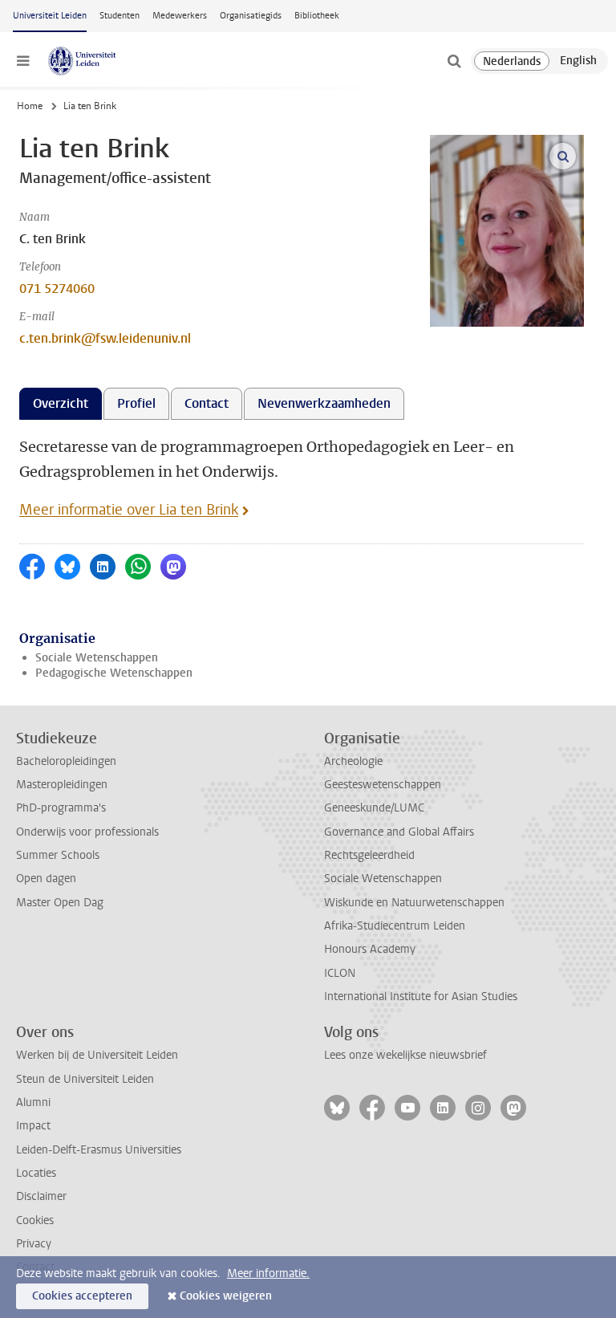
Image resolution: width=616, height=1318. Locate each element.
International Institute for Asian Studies (420, 996)
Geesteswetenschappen (382, 784)
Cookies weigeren (226, 1296)
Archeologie (353, 761)
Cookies (35, 1220)
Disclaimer (41, 1196)
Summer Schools (57, 855)
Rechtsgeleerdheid (369, 855)
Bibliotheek (316, 16)
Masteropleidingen (61, 784)
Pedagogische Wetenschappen (113, 673)
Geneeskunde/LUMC (374, 808)
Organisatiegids (251, 16)
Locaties (36, 1173)
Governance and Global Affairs (399, 832)
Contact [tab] (206, 403)
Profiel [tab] (136, 403)
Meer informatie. (268, 1273)
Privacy (33, 1243)
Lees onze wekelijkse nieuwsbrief (405, 1055)
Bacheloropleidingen (66, 761)
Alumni (33, 1102)
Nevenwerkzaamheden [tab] (324, 403)
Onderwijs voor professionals (87, 832)
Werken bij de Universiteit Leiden (97, 1055)
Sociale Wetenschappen (96, 657)
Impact (33, 1125)
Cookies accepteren (82, 1296)
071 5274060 (57, 288)
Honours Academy (369, 949)
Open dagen (46, 878)
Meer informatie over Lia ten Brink (128, 509)
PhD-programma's (61, 808)
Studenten (119, 16)
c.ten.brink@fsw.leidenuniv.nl (105, 338)
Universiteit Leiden (50, 16)
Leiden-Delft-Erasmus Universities (98, 1149)
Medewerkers (179, 16)
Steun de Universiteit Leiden (85, 1079)
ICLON (339, 973)
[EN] (578, 61)
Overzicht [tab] (60, 403)
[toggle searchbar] (454, 61)
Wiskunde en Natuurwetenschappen (414, 902)
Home (30, 106)
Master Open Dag (59, 902)
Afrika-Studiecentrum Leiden (394, 926)
